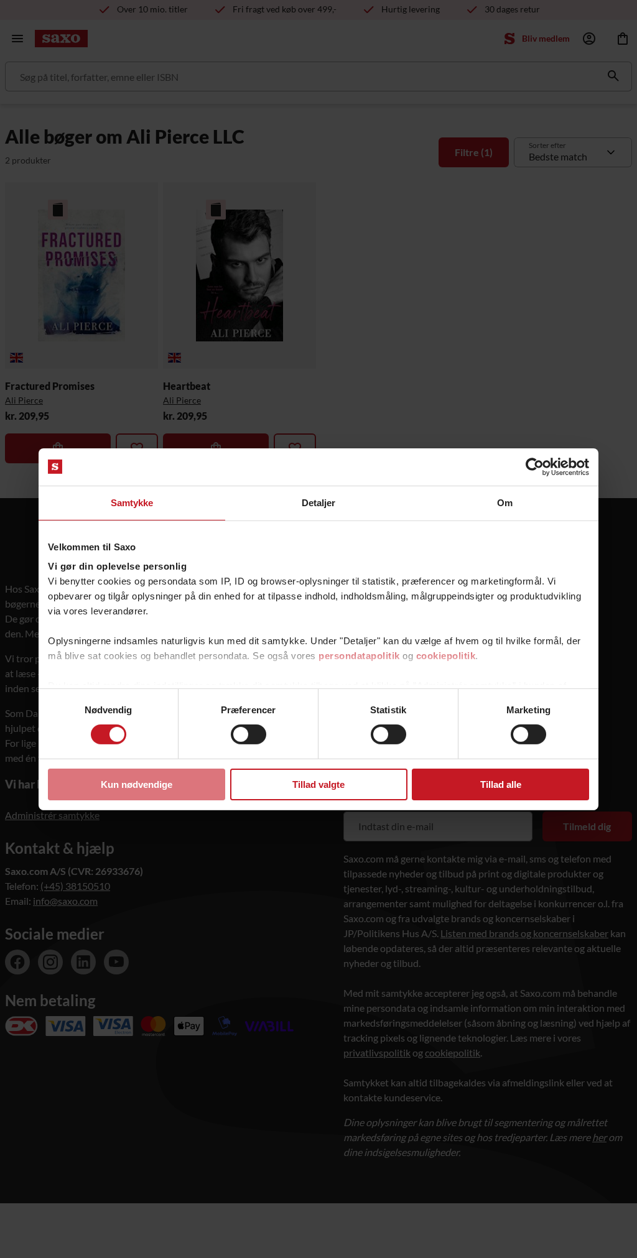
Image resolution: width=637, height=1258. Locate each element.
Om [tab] (505, 502)
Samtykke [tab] (132, 502)
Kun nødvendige (136, 784)
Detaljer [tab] (319, 502)
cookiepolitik (446, 655)
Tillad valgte (318, 784)
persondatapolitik (359, 655)
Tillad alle (500, 784)
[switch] (248, 734)
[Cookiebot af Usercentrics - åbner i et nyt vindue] (534, 466)
